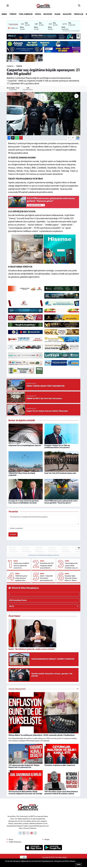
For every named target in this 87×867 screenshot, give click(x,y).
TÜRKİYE (12, 14)
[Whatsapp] (35, 833)
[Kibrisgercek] (43, 6)
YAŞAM (57, 14)
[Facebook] (20, 833)
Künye (11, 839)
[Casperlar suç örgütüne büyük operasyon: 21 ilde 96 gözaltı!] (43, 113)
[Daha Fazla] (21, 138)
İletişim (47, 839)
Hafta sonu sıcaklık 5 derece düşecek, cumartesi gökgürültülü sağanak (21, 565)
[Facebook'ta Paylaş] (9, 138)
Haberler (10, 66)
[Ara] (79, 5)
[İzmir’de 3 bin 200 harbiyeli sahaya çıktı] (61, 461)
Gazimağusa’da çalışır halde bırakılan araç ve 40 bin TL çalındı (71, 565)
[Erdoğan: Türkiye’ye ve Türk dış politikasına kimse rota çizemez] (61, 434)
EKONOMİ (47, 14)
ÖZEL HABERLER (25, 14)
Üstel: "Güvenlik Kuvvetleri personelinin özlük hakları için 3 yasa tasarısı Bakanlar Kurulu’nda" (47, 578)
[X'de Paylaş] (13, 138)
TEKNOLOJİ (78, 14)
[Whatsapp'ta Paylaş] (17, 138)
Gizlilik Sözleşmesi (15, 842)
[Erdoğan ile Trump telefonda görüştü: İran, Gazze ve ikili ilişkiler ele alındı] (25, 489)
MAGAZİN (67, 14)
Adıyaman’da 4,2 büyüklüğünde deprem (24, 445)
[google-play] (53, 847)
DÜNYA (38, 14)
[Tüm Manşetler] (77, 689)
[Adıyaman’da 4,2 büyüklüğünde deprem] (25, 434)
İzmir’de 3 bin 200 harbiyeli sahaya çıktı (60, 473)
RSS (24, 857)
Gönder (13, 534)
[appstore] (34, 847)
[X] (24, 833)
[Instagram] (27, 833)
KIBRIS (4, 14)
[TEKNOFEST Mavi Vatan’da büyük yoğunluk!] (25, 461)
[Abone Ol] (77, 138)
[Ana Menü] (8, 6)
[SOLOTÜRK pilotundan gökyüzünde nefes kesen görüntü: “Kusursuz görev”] (61, 489)
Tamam (78, 864)
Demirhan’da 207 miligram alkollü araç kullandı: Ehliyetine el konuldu (47, 565)
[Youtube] (31, 833)
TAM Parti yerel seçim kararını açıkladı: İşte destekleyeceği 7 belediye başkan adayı (22, 578)
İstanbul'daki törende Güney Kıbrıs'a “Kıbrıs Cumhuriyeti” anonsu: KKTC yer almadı (71, 578)
